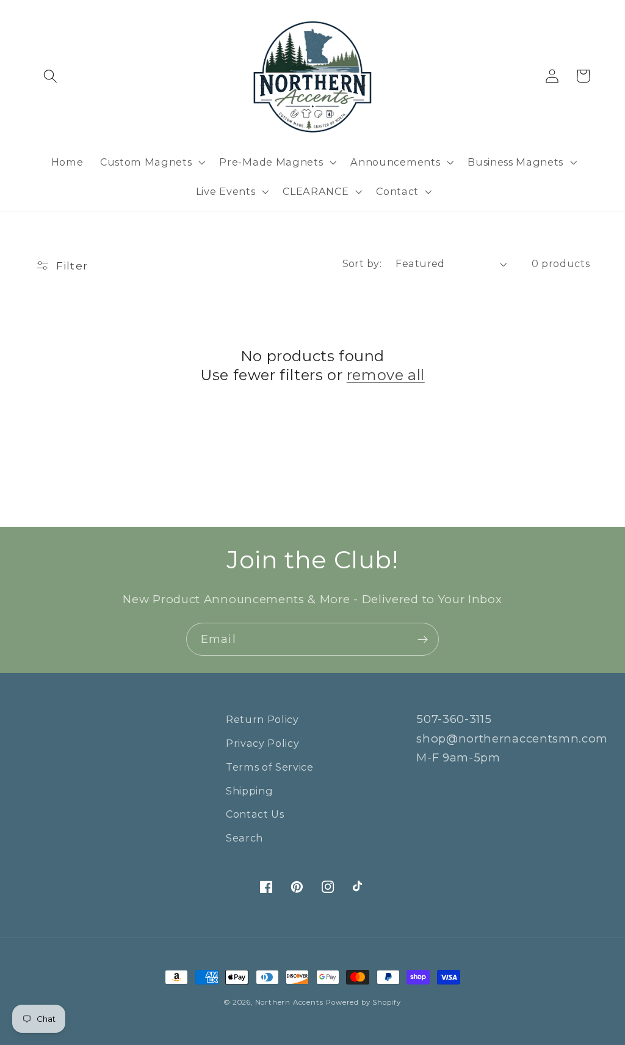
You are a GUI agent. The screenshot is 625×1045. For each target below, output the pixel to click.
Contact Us (255, 814)
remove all (386, 375)
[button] (51, 76)
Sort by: (362, 263)
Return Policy (262, 719)
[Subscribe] (422, 639)
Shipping (249, 791)
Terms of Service (270, 767)
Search (244, 838)
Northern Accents (289, 1002)
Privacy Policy (263, 743)
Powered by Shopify (363, 1002)
